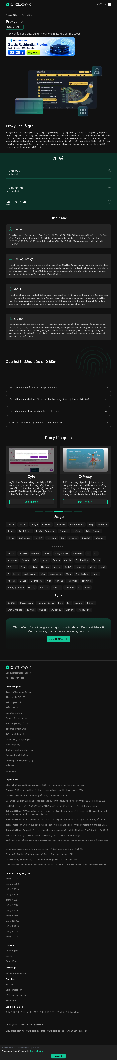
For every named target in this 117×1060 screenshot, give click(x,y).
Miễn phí (70, 610)
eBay (91, 524)
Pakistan (12, 581)
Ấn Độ (68, 567)
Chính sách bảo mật (35, 1031)
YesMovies (60, 524)
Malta (68, 574)
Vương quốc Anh (16, 587)
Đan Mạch (78, 553)
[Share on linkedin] (12, 678)
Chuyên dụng (26, 603)
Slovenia (59, 581)
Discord (22, 524)
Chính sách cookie (55, 1031)
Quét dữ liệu (24, 538)
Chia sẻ (42, 610)
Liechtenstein (30, 574)
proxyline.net (12, 174)
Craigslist (85, 538)
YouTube (77, 531)
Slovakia (23, 553)
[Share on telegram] (17, 678)
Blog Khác (75, 1012)
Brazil (87, 587)
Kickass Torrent (93, 531)
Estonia (96, 560)
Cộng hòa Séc (61, 553)
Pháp (23, 567)
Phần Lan (12, 567)
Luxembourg (56, 574)
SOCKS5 (12, 603)
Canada (25, 560)
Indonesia (80, 567)
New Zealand (82, 574)
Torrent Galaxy (77, 524)
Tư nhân (31, 610)
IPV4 (60, 603)
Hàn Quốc (72, 581)
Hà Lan (45, 560)
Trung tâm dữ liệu (45, 603)
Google (34, 524)
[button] (101, 4)
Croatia (56, 560)
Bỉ (79, 587)
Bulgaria (35, 553)
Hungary (45, 567)
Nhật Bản (69, 587)
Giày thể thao (24, 531)
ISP (68, 603)
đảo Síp (68, 560)
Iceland (57, 567)
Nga (49, 581)
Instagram (99, 538)
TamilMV (39, 538)
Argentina (12, 560)
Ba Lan (23, 581)
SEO (63, 538)
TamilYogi (51, 538)
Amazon (73, 538)
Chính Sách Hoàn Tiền (76, 1031)
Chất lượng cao (15, 610)
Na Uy (96, 574)
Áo (95, 553)
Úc (88, 553)
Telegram (63, 531)
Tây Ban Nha (82, 560)
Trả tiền (90, 603)
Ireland (92, 567)
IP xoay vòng (84, 610)
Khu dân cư (56, 610)
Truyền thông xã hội (45, 531)
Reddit (11, 531)
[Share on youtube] (22, 678)
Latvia (16, 574)
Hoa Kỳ (31, 587)
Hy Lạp (33, 567)
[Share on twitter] (7, 678)
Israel (102, 567)
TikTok (11, 538)
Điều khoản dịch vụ (15, 1031)
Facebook (102, 524)
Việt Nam (44, 587)
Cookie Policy (36, 1051)
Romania (57, 587)
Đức (35, 560)
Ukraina (47, 553)
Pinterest (46, 524)
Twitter (11, 524)
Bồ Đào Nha (36, 581)
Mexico (11, 553)
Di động (78, 603)
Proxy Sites (12, 15)
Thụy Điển (87, 581)
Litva (43, 574)
